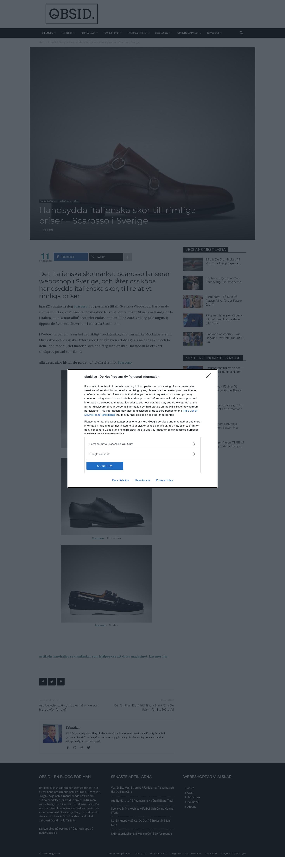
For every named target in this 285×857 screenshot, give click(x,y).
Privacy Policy (164, 480)
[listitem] (142, 444)
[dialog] (142, 428)
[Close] (209, 377)
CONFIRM (105, 465)
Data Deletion (120, 480)
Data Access (142, 480)
